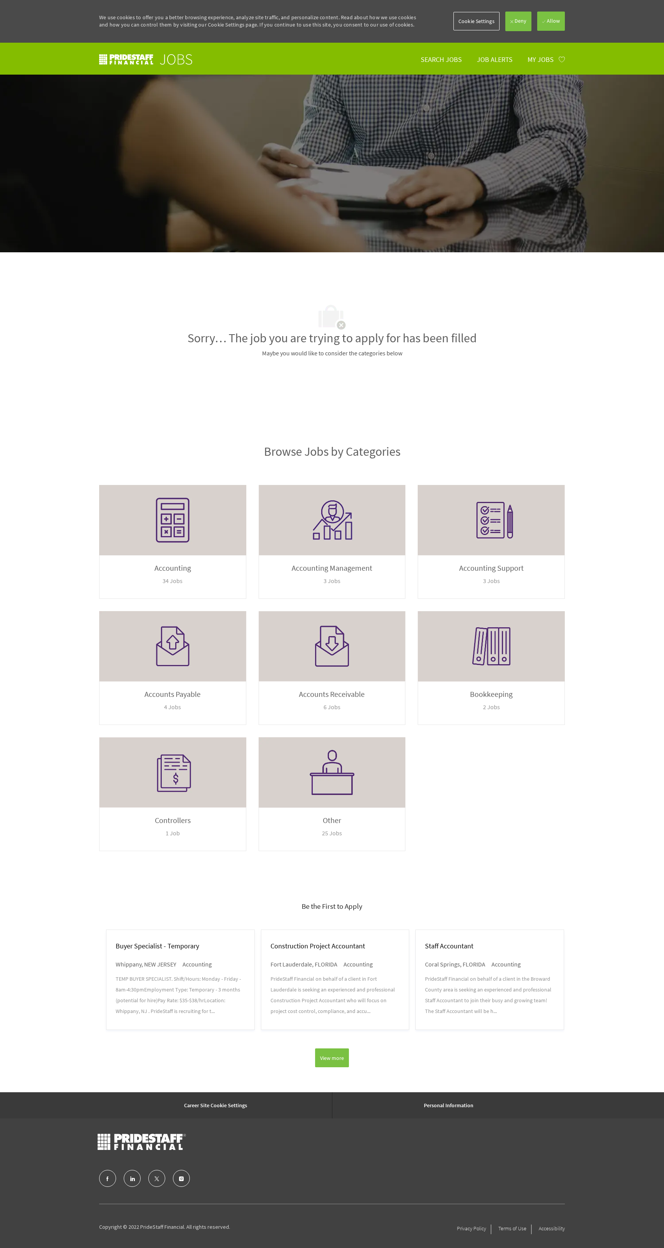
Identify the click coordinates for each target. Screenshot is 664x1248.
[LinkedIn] (132, 1178)
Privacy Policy (471, 1228)
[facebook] (107, 1178)
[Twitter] (156, 1178)
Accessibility (552, 1228)
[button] (476, 21)
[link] (145, 59)
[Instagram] (181, 1178)
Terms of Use (512, 1228)
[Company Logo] (142, 1142)
